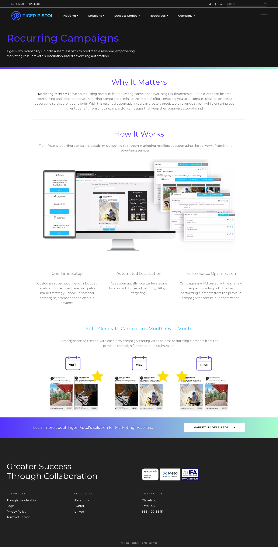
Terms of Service (18, 517)
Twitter (79, 506)
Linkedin (80, 511)
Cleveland (149, 500)
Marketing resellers (52, 94)
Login (11, 506)
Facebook (81, 500)
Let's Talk (148, 506)
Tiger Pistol (130, 542)
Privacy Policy (16, 511)
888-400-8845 (152, 511)
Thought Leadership (21, 500)
